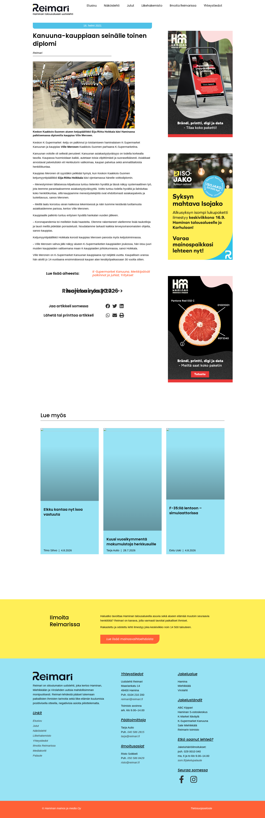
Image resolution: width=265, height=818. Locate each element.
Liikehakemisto (152, 6)
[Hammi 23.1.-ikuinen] (200, 207)
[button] (107, 306)
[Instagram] (194, 779)
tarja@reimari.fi (130, 736)
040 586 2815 (135, 732)
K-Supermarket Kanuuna (110, 272)
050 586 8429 (135, 758)
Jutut (130, 6)
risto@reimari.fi (130, 762)
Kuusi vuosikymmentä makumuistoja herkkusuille (131, 542)
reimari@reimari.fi (132, 699)
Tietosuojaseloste (201, 808)
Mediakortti (39, 750)
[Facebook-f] (181, 779)
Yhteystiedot (213, 6)
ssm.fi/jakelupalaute (190, 760)
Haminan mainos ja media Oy (63, 808)
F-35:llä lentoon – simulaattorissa (185, 510)
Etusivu (92, 6)
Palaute (37, 755)
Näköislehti (111, 6)
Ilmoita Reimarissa (183, 6)
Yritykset (127, 275)
